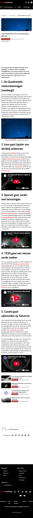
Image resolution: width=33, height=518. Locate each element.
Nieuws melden (16, 502)
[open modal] (31, 2)
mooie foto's (18, 166)
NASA (14, 153)
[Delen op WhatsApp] (12, 435)
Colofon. (30, 501)
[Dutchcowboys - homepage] (7, 2)
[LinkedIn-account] (26, 492)
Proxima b (4, 287)
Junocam (7, 170)
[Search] (26, 2)
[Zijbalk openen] (1, 7)
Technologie (26, 7)
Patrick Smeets (5, 41)
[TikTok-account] (30, 492)
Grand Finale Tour (15, 330)
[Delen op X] (19, 435)
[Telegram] (22, 435)
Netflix (19, 7)
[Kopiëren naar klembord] (25, 435)
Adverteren (3, 501)
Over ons (9, 502)
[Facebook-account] (19, 492)
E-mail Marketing (7, 7)
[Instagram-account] (22, 492)
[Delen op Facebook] (15, 435)
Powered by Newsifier (16, 512)
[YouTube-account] (21, 496)
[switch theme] (29, 2)
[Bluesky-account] (24, 496)
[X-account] (15, 492)
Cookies (24, 501)
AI (15, 7)
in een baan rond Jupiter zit (14, 159)
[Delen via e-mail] (28, 435)
